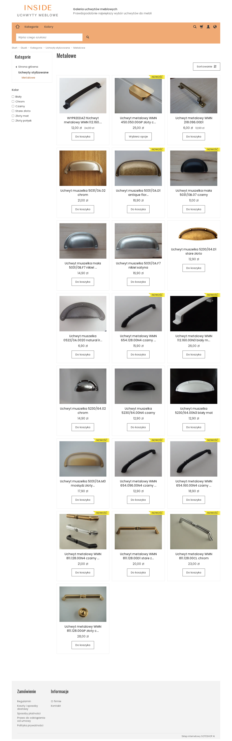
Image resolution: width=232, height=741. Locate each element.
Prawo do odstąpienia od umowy (31, 719)
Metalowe (28, 77)
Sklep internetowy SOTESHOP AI (198, 736)
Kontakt (56, 706)
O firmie (56, 701)
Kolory (48, 27)
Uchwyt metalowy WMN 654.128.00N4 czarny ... (138, 338)
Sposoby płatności (29, 713)
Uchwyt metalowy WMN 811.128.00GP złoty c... (83, 628)
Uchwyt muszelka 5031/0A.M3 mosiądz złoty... (83, 483)
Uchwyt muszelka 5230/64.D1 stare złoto (193, 251)
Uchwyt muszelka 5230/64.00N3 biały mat (194, 410)
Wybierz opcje (138, 136)
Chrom (20, 101)
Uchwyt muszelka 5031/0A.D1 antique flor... (138, 192)
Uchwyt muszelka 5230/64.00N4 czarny (138, 410)
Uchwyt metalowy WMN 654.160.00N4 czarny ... (193, 483)
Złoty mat (22, 116)
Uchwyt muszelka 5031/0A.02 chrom (82, 192)
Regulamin (24, 701)
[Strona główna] (18, 26)
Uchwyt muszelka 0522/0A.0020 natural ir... (82, 338)
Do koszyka (82, 136)
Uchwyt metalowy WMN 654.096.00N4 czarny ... (138, 483)
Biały (18, 96)
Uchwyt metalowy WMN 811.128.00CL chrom (193, 556)
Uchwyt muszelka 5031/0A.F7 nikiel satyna (138, 265)
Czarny (20, 106)
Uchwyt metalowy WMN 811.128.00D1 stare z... (138, 556)
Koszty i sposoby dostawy (27, 707)
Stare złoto (23, 111)
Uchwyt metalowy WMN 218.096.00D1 (193, 120)
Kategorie (31, 27)
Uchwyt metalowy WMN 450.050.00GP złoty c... (138, 120)
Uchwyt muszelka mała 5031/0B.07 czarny (194, 192)
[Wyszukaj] (87, 37)
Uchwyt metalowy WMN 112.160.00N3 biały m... (193, 338)
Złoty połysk (23, 120)
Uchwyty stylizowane (33, 72)
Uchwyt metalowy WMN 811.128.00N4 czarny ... (83, 556)
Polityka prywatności (30, 725)
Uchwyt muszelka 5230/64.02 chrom (83, 410)
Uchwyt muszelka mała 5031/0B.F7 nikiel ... (83, 265)
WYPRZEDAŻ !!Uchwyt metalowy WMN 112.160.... (83, 120)
